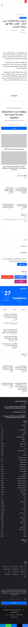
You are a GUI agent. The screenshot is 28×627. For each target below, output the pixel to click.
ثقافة (25, 499)
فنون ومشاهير (23, 522)
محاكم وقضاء (18, 14)
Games (23, 439)
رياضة (24, 510)
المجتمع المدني (22, 476)
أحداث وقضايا (23, 443)
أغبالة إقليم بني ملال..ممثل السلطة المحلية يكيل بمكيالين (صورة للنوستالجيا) (9, 345)
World (24, 432)
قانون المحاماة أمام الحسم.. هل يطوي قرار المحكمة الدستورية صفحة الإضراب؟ (7, 206)
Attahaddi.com (14, 612)
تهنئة (25, 496)
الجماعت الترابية (6, 566)
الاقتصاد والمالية (22, 459)
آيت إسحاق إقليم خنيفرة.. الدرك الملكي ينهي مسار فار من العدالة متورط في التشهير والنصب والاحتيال (9, 331)
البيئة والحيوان (23, 462)
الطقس (24, 473)
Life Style (23, 425)
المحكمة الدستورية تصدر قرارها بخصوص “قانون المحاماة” (21, 206)
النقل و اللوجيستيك (15, 574)
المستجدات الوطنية (22, 487)
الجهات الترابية (23, 569)
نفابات (24, 531)
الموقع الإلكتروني (23, 252)
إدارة (25, 453)
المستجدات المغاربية (21, 485)
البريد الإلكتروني (23, 246)
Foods (23, 434)
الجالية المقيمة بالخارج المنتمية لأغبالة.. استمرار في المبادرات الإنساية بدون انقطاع (10, 338)
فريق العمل (12, 614)
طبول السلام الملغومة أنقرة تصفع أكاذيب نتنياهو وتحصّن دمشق (7, 385)
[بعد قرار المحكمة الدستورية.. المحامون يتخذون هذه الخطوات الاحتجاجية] (7, 182)
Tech (25, 427)
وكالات (24, 536)
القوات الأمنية (23, 574)
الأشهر (23, 309)
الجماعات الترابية (22, 466)
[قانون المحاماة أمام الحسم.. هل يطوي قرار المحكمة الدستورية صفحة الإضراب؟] (7, 199)
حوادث (24, 503)
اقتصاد (24, 455)
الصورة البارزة (15, 571)
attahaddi (22, 30)
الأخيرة (14, 309)
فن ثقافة (24, 520)
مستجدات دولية (22, 529)
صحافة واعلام (23, 517)
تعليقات (5, 309)
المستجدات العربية (22, 483)
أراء (25, 448)
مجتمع (24, 524)
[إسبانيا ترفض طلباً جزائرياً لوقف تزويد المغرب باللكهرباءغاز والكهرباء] (23, 556)
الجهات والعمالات (15, 569)
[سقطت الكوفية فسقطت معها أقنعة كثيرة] (5, 556)
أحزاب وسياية (23, 446)
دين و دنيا (24, 508)
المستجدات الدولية (22, 480)
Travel (23, 441)
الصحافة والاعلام (23, 571)
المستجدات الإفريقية (21, 478)
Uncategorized (22, 429)
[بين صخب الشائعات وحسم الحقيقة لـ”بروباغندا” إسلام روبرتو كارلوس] (23, 545)
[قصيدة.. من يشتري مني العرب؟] (22, 325)
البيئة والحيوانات (20, 436)
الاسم (25, 239)
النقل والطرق (23, 489)
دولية (25, 506)
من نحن (7, 614)
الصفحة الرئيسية (19, 614)
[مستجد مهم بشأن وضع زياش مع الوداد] (5, 551)
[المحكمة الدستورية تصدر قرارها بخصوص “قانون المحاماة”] (21, 199)
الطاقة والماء (23, 471)
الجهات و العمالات (6, 569)
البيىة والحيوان (23, 464)
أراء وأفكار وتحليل (22, 450)
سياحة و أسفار (23, 513)
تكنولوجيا (24, 494)
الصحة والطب (23, 469)
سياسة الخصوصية (14, 617)
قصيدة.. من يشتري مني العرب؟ (10, 322)
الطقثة (9, 571)
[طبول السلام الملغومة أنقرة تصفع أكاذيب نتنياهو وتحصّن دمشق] (7, 378)
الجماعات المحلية (14, 566)
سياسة (24, 515)
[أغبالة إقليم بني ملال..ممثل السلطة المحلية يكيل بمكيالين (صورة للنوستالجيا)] (22, 346)
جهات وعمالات (23, 501)
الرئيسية (23, 14)
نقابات (24, 533)
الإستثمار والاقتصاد (22, 457)
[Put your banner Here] (14, 9)
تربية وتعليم (23, 492)
